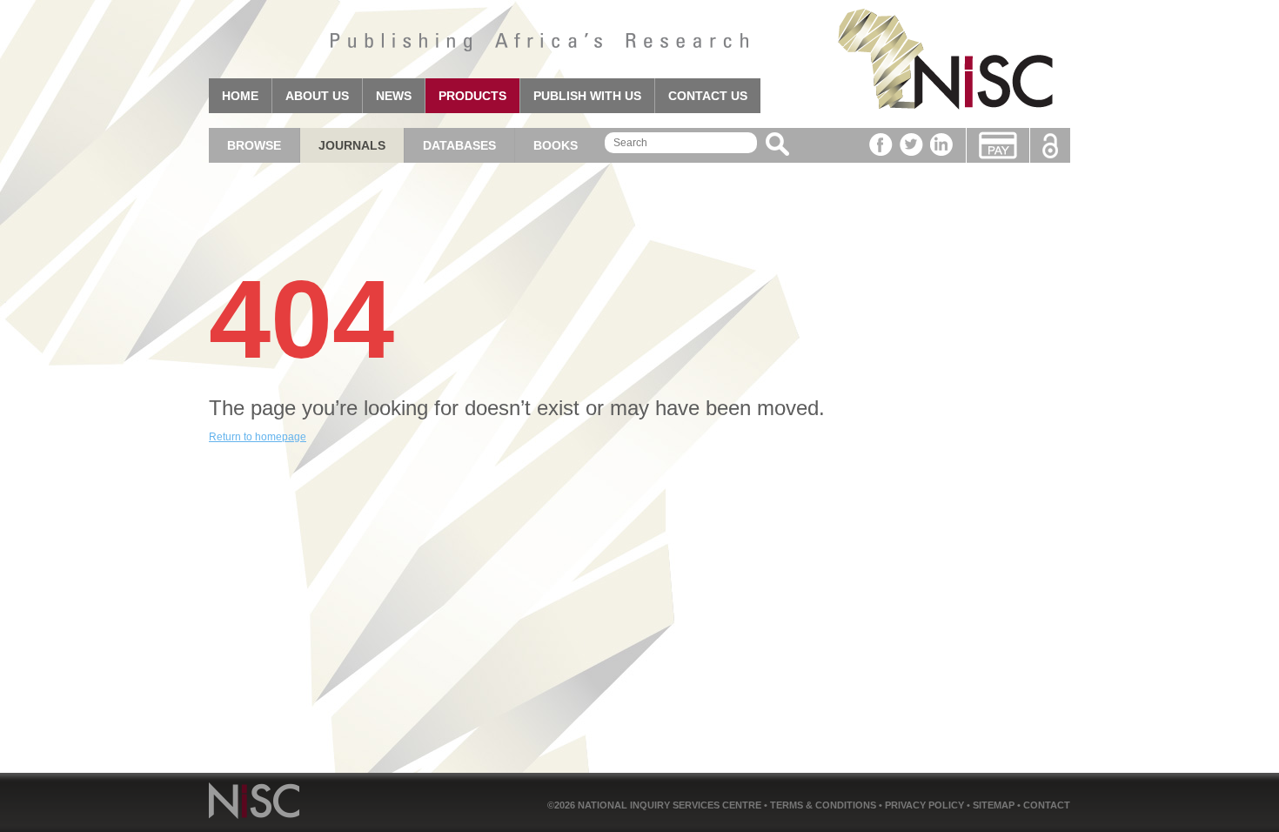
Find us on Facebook (881, 144)
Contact (1046, 805)
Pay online (998, 145)
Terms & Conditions (824, 805)
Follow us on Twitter (911, 144)
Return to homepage (257, 437)
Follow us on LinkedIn (942, 144)
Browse (254, 145)
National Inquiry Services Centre (671, 805)
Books (555, 145)
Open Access (1050, 145)
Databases (459, 145)
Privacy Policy (926, 805)
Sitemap (995, 805)
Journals (351, 145)
